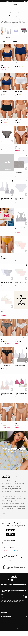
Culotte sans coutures (5, 422)
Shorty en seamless (18, 91)
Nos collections (17, 12)
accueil (9, 12)
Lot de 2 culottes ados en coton (20, 254)
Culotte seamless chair (19, 422)
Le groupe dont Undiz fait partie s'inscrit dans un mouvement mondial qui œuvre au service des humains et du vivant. (15, 567)
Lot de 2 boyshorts (18, 172)
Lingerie (12, 12)
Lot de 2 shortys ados (19, 198)
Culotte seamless (18, 144)
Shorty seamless (18, 119)
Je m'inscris (23, 557)
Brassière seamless (4, 91)
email (2, 594)
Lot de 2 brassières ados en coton (7, 310)
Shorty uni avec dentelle (5, 337)
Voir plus (3, 513)
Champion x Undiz (9, 1)
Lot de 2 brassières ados (19, 227)
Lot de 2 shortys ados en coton (20, 282)
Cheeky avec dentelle (5, 254)
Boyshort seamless (18, 62)
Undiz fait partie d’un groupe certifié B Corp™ (16, 564)
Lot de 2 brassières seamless (20, 365)
